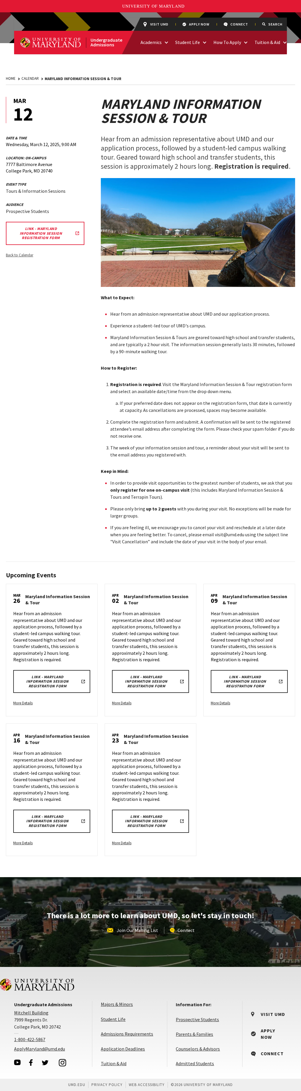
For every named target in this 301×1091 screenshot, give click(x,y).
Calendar (30, 78)
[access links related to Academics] (166, 41)
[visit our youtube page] (17, 1062)
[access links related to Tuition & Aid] (285, 41)
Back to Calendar (19, 255)
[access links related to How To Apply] (246, 41)
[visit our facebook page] (31, 1062)
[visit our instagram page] (62, 1062)
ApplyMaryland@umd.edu (39, 1049)
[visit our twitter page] (45, 1062)
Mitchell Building (31, 1013)
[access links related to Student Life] (204, 41)
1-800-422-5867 (29, 1039)
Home (11, 78)
